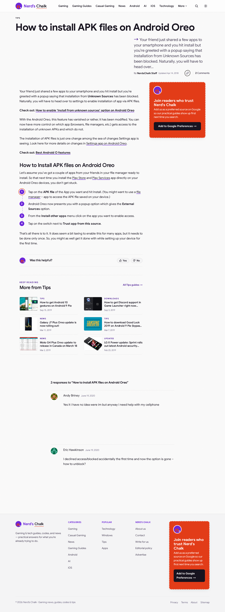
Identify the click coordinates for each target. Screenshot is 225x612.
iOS (153, 6)
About (194, 602)
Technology (166, 6)
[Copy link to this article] (187, 73)
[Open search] (196, 6)
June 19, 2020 (88, 395)
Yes (125, 260)
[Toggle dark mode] (206, 6)
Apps (105, 548)
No (138, 260)
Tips (17, 18)
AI (145, 6)
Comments (202, 73)
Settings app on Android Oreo (106, 143)
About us (140, 528)
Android (135, 6)
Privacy (174, 602)
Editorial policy (143, 548)
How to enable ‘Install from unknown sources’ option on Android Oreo (85, 110)
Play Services (101, 178)
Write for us (142, 541)
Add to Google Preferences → (177, 126)
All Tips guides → (133, 284)
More (181, 6)
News (121, 6)
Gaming (63, 6)
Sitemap (205, 602)
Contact (140, 535)
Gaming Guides (81, 6)
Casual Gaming (105, 6)
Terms (184, 602)
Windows (107, 535)
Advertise (140, 554)
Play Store (79, 178)
